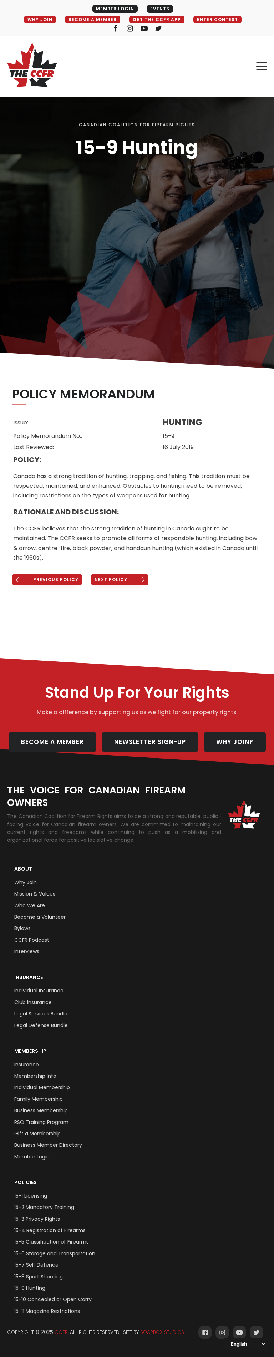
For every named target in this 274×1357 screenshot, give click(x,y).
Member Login (32, 1156)
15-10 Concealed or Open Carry (53, 1299)
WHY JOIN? (234, 742)
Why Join (25, 882)
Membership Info (35, 1075)
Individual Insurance (39, 990)
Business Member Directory (48, 1145)
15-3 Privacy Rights (37, 1219)
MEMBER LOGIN (115, 9)
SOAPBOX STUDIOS (162, 1332)
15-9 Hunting (29, 1288)
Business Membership (41, 1110)
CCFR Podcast (31, 940)
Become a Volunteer (40, 916)
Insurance (28, 977)
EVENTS (159, 9)
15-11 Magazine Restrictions (47, 1311)
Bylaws (22, 928)
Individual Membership (42, 1087)
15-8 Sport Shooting (38, 1276)
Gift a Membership (37, 1133)
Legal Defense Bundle (41, 1025)
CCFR (61, 1332)
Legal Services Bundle (40, 1013)
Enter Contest (217, 19)
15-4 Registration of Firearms (50, 1230)
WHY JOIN (39, 19)
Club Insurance (33, 1002)
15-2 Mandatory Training (44, 1207)
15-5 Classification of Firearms (51, 1241)
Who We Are (29, 905)
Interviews (26, 951)
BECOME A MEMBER (92, 19)
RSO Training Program (41, 1122)
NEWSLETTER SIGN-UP (150, 742)
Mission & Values (34, 893)
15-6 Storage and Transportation (54, 1253)
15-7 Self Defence (36, 1264)
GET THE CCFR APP (157, 19)
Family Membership (38, 1099)
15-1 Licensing (30, 1195)
